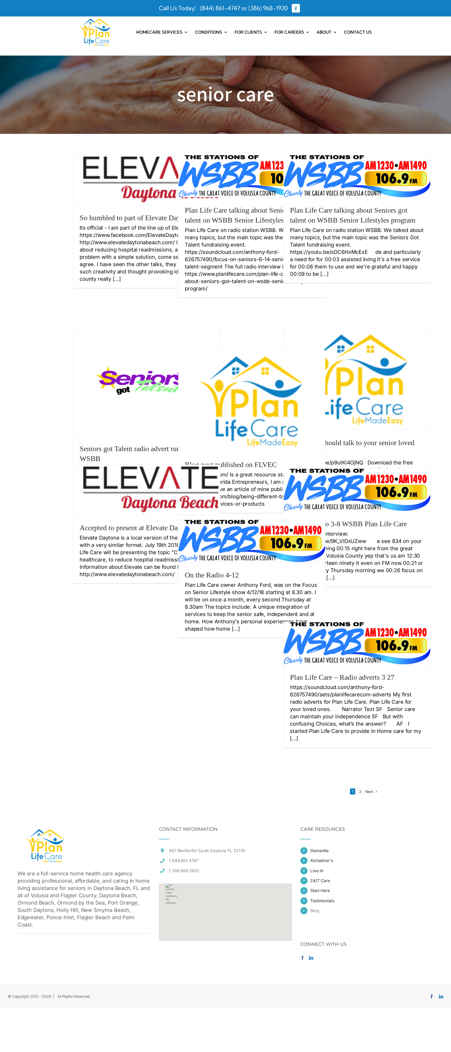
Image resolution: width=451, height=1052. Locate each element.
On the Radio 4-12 (212, 575)
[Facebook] (302, 958)
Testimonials (322, 900)
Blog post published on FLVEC (231, 465)
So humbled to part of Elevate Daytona (136, 218)
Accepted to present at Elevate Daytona (137, 528)
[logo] (95, 19)
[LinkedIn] (311, 958)
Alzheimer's (321, 860)
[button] (225, 909)
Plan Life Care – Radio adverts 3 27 (342, 677)
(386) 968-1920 (268, 8)
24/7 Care (320, 880)
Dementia (319, 850)
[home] (44, 830)
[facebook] (296, 8)
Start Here (320, 890)
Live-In (316, 870)
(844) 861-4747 (219, 8)
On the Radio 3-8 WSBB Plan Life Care (348, 524)
